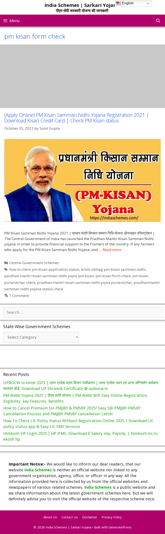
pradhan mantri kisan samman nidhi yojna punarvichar (84, 282)
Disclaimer (89, 517)
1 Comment (19, 295)
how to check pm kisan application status (44, 269)
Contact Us (69, 517)
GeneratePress (119, 527)
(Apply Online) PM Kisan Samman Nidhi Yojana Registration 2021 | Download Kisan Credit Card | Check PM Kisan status (76, 117)
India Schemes (38, 469)
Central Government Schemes (34, 262)
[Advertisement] (82, 76)
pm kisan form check (113, 275)
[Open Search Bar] (158, 21)
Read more (112, 249)
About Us (50, 517)
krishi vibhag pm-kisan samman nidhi (113, 269)
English (127, 3)
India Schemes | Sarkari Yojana (81, 5)
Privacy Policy (112, 517)
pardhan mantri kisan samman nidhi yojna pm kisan (49, 275)
